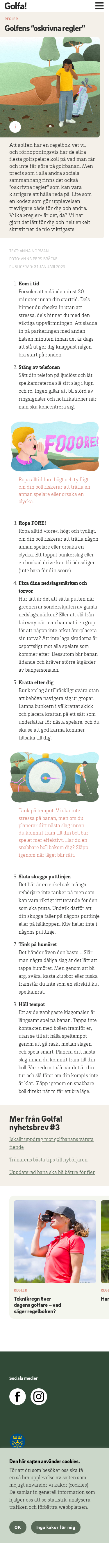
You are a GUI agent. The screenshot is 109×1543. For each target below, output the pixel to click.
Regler (11, 19)
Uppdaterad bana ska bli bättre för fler (52, 1172)
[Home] (18, 6)
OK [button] (18, 1527)
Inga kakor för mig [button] (55, 1527)
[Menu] (99, 6)
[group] (55, 1258)
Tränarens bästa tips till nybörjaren (48, 1160)
